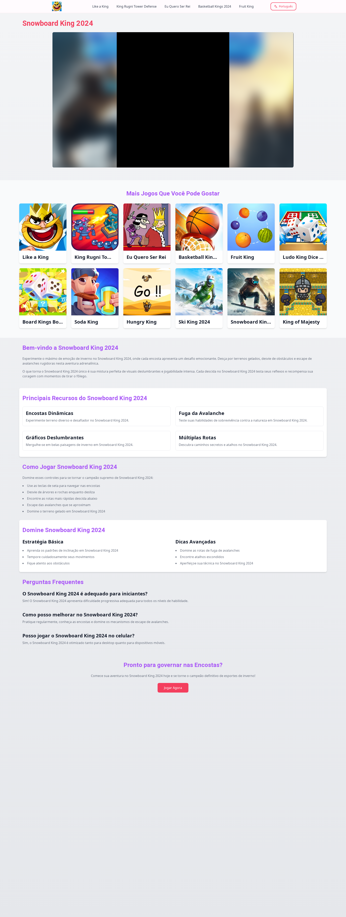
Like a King (100, 6)
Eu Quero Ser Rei (177, 6)
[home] (65, 6)
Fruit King (246, 6)
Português (286, 6)
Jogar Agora (173, 688)
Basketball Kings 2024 (214, 6)
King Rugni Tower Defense (137, 6)
